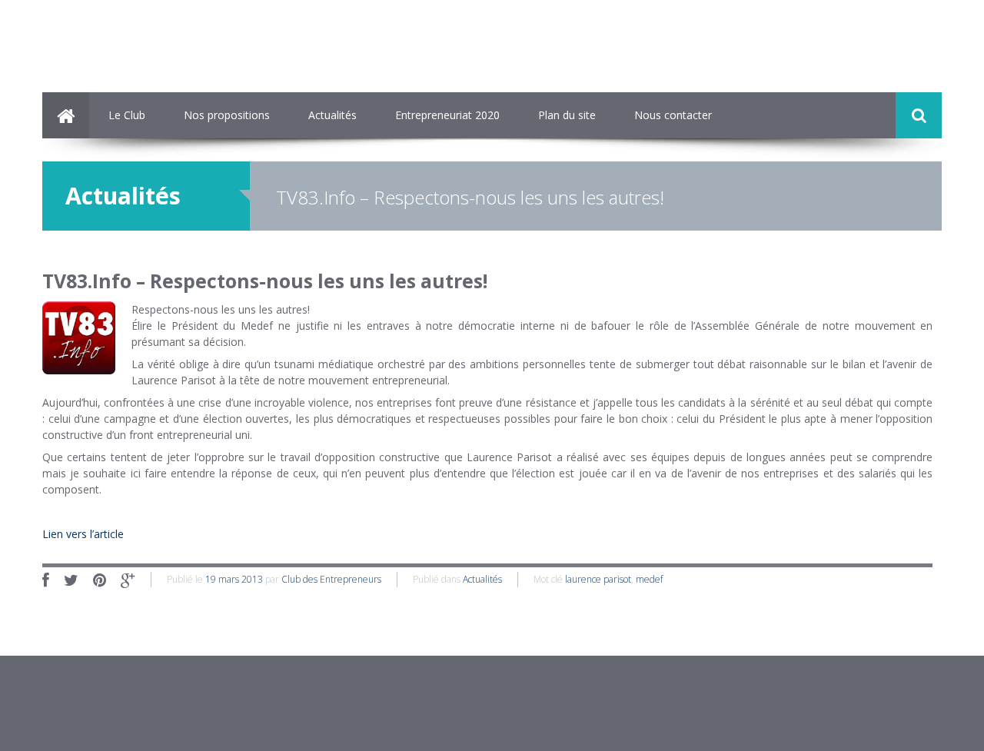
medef (649, 579)
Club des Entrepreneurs (331, 579)
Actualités (332, 115)
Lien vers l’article (83, 534)
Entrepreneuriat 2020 (447, 115)
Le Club (126, 115)
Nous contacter (673, 115)
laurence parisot (598, 579)
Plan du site (567, 115)
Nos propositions (227, 115)
